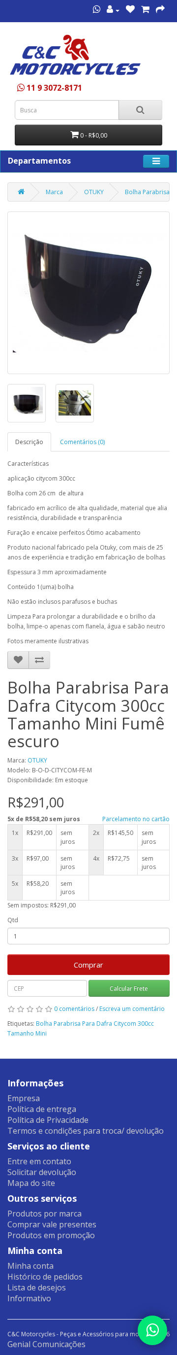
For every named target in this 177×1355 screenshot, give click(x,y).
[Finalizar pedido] (160, 10)
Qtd (12, 920)
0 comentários (74, 1009)
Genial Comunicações (46, 1344)
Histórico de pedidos (45, 1276)
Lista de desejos (36, 1287)
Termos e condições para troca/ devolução (85, 1130)
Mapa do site (31, 1183)
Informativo (29, 1298)
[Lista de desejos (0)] (130, 10)
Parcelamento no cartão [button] (136, 819)
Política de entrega (41, 1109)
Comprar (88, 965)
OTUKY (94, 192)
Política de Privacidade (47, 1119)
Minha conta (30, 1265)
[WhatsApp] (152, 1330)
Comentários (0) (82, 442)
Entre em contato (39, 1161)
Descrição (29, 442)
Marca (54, 192)
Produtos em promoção (51, 1235)
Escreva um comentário (132, 1009)
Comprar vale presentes (51, 1224)
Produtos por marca (44, 1213)
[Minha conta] (113, 10)
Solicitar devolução (41, 1172)
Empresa (23, 1098)
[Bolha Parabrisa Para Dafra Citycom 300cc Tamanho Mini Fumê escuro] (88, 292)
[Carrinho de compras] (145, 10)
